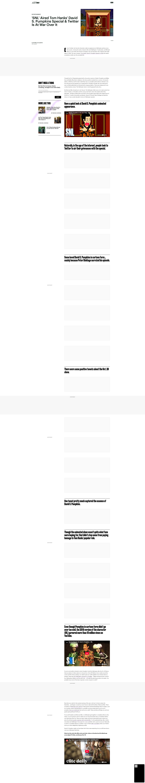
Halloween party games (76, 706)
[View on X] (87, 160)
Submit (57, 97)
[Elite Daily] (36, 2)
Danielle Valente (38, 42)
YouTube (112, 40)
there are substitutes (74, 710)
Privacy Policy (40, 92)
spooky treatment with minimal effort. (82, 720)
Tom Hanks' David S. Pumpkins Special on (92, 53)
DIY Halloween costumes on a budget (83, 676)
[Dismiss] (143, 765)
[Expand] (135, 765)
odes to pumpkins (95, 723)
